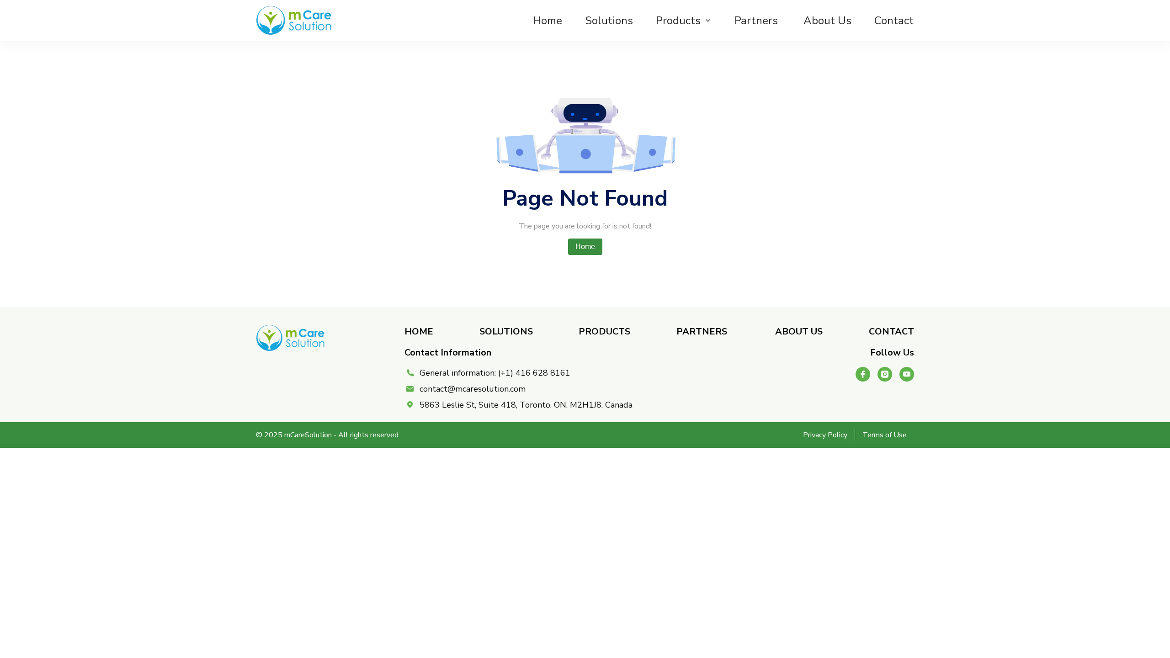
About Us (827, 20)
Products (678, 20)
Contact (894, 20)
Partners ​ (757, 20)
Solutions (609, 20)
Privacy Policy (825, 435)
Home (547, 20)
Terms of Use (884, 435)
